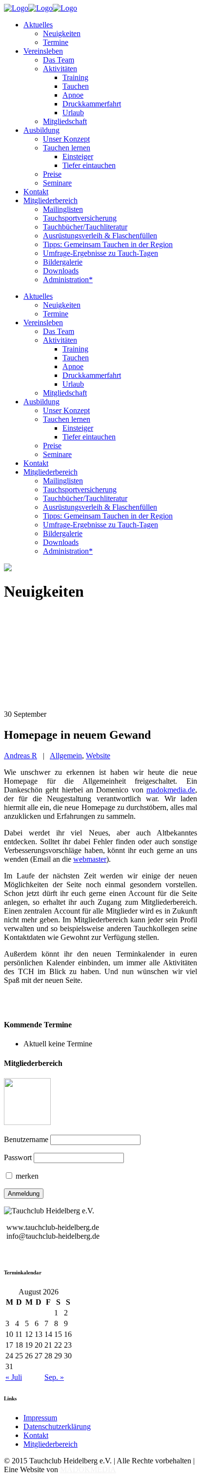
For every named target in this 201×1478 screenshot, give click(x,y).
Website (98, 755)
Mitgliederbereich (50, 1444)
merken (26, 1176)
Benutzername (26, 1139)
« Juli (13, 1377)
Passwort (18, 1157)
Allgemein (66, 755)
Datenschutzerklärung (57, 1426)
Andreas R (20, 755)
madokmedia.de (170, 790)
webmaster (89, 859)
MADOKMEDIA (88, 1469)
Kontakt (35, 1435)
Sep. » (54, 1377)
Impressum (40, 1418)
